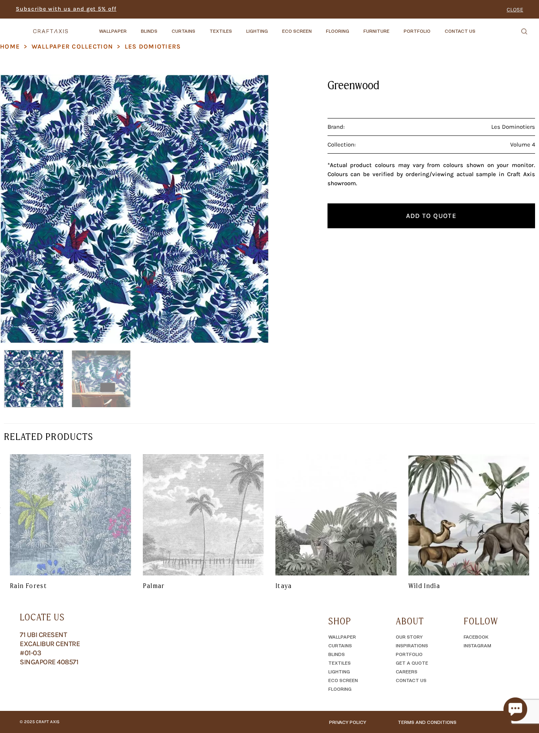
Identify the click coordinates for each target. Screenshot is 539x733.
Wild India (424, 586)
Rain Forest (28, 586)
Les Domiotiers (153, 46)
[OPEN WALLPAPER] (133, 27)
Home (10, 46)
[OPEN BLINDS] (164, 27)
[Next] (254, 209)
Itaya (283, 586)
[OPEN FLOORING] (356, 27)
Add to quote (431, 216)
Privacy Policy (347, 722)
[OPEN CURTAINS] (202, 27)
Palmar (154, 586)
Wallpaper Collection (72, 46)
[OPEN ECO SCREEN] (318, 27)
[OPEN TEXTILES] (238, 27)
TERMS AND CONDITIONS (427, 722)
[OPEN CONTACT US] (482, 27)
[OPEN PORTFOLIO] (437, 27)
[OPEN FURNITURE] (396, 27)
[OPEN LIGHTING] (274, 27)
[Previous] (15, 209)
